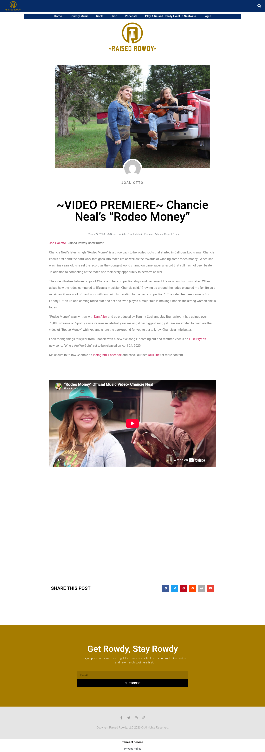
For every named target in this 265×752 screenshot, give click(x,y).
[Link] (143, 717)
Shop (114, 16)
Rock (99, 16)
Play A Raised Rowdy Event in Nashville (170, 16)
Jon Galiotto (57, 243)
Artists (122, 234)
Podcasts (131, 16)
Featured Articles (153, 234)
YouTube (153, 355)
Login (207, 16)
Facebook (115, 355)
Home (58, 16)
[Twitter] (128, 717)
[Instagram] (136, 717)
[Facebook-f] (121, 717)
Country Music (79, 16)
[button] (259, 6)
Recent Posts (171, 234)
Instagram (100, 355)
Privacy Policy (132, 748)
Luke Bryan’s (197, 339)
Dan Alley (100, 317)
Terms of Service (132, 742)
